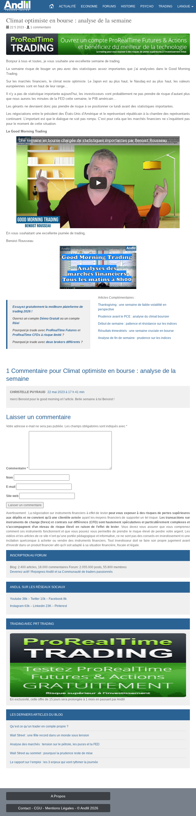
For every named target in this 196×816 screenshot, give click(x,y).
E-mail (10, 487)
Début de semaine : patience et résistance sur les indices (137, 323)
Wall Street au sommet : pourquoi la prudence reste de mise (51, 753)
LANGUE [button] (183, 6)
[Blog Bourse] (17, 6)
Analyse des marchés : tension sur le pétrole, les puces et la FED (55, 744)
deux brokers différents (63, 342)
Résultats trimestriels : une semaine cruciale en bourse (136, 331)
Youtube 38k (18, 599)
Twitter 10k (38, 599)
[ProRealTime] (98, 44)
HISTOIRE (128, 6)
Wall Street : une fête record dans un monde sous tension (49, 735)
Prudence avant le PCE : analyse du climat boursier (133, 316)
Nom (9, 477)
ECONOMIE (89, 6)
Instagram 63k (20, 606)
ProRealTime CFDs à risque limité (37, 335)
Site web (12, 496)
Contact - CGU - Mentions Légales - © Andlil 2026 (58, 808)
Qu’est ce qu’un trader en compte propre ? (39, 726)
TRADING (165, 6)
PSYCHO (146, 6)
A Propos (58, 796)
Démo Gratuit (49, 318)
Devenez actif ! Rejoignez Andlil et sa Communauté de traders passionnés (61, 572)
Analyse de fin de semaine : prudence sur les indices (134, 338)
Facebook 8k (58, 599)
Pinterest (61, 606)
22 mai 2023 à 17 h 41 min (65, 392)
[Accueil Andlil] (51, 6)
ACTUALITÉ (67, 6)
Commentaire (17, 468)
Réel (16, 323)
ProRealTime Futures (61, 330)
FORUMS (109, 6)
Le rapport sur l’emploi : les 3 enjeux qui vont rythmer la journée (54, 762)
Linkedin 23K (42, 606)
